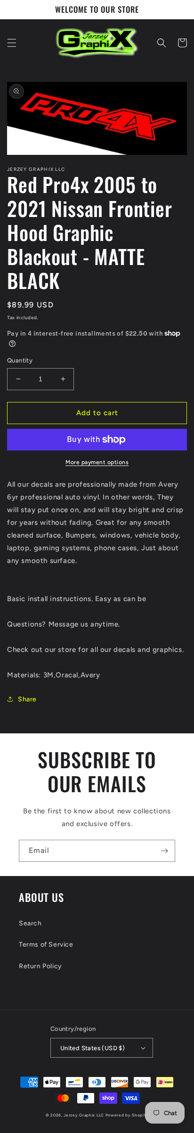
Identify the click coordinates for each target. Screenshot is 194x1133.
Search (30, 923)
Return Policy (40, 966)
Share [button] (27, 699)
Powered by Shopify (127, 1115)
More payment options (97, 462)
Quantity (19, 360)
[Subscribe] (164, 851)
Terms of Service (46, 944)
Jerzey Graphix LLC (84, 1115)
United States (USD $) (92, 1048)
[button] (11, 42)
